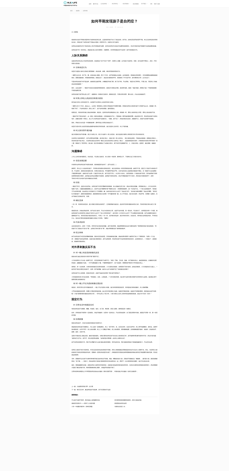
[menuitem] (90, 3)
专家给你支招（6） (120, 406)
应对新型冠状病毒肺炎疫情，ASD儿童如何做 (127, 400)
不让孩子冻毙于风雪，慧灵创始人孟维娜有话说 (86, 400)
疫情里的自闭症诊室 (120, 403)
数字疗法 (95, 4)
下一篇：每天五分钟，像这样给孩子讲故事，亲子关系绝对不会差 (91, 390)
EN (151, 4)
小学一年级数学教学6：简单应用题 (82, 406)
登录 (155, 4)
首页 (90, 4)
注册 (158, 4)
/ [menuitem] (157, 4)
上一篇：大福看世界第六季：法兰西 (82, 386)
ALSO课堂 (136, 4)
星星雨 (77, 10)
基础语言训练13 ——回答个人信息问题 (83, 403)
